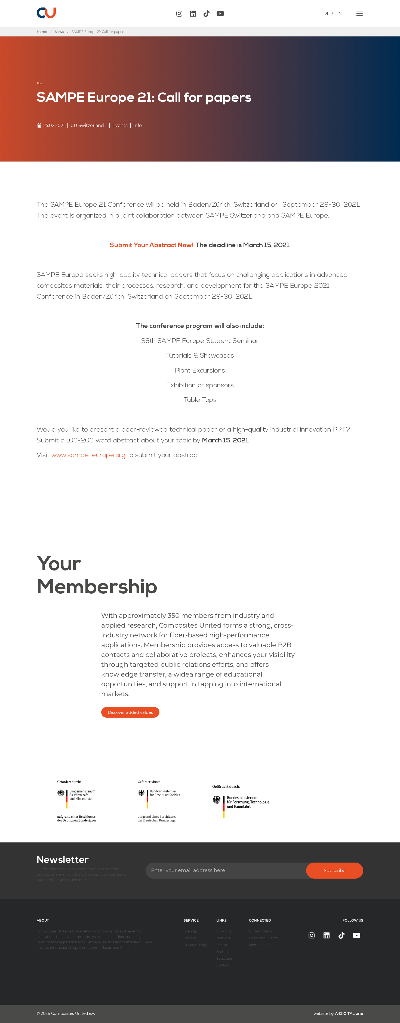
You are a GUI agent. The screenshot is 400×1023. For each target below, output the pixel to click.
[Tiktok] (206, 13)
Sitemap (190, 931)
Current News (260, 931)
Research (224, 945)
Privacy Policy (195, 945)
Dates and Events (263, 938)
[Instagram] (179, 13)
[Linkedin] (193, 13)
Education (224, 958)
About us (223, 931)
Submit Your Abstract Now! (152, 245)
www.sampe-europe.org (88, 455)
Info (137, 125)
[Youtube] (220, 13)
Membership (259, 945)
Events (120, 125)
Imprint (190, 938)
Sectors (222, 952)
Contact (223, 965)
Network (223, 938)
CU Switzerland (87, 125)
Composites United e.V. (73, 1013)
